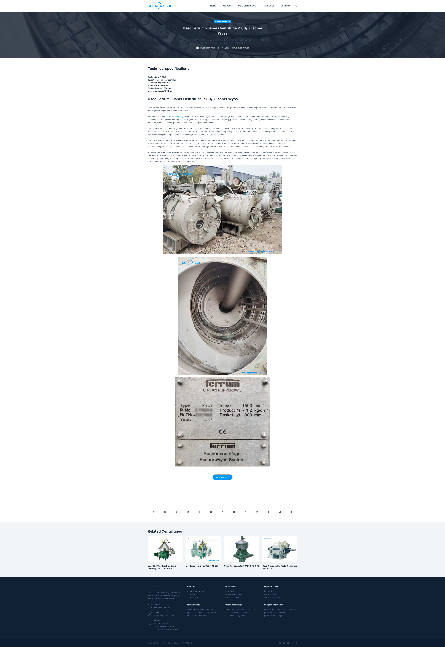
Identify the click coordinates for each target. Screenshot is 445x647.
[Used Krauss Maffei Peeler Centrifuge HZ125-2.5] (279, 549)
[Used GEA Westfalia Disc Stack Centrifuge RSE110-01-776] (165, 549)
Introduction (230, 591)
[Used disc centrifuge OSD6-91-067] (203, 549)
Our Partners (192, 597)
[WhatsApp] (268, 512)
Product (227, 6)
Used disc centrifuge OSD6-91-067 (202, 566)
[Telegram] (245, 512)
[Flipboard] (280, 512)
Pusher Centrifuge (222, 21)
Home (213, 6)
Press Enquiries (232, 597)
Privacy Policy (270, 591)
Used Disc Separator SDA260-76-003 (241, 566)
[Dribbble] (292, 643)
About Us (269, 6)
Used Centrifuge (247, 6)
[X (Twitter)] (165, 512)
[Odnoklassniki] (234, 512)
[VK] (222, 512)
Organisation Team (233, 594)
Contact (285, 6)
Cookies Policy (270, 594)
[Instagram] (288, 643)
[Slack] (296, 643)
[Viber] (257, 512)
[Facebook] (153, 512)
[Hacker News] (211, 512)
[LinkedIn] (188, 512)
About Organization (195, 591)
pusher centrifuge (176, 116)
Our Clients (191, 594)
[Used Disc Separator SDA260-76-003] (241, 549)
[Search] (296, 6)
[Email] (291, 512)
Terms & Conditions (272, 597)
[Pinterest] (176, 512)
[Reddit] (199, 512)
